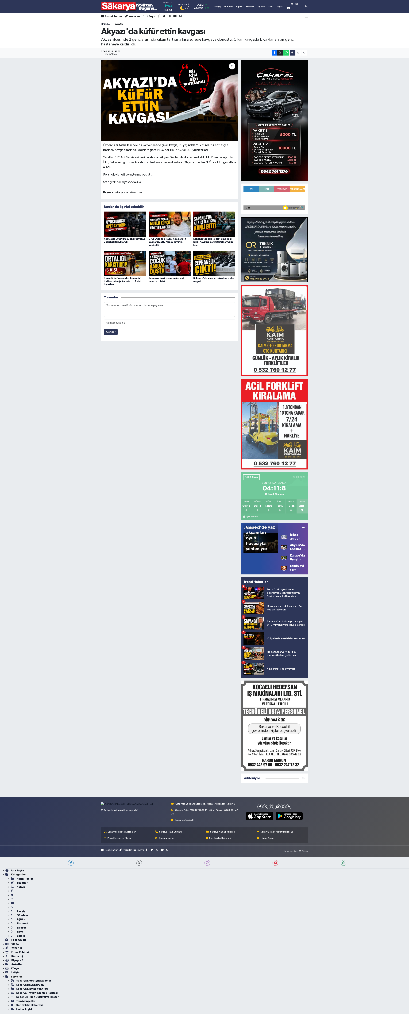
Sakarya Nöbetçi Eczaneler (122, 832)
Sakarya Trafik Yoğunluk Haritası (277, 832)
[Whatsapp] (283, 806)
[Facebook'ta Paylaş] (274, 53)
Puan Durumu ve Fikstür (119, 838)
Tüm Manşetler (166, 838)
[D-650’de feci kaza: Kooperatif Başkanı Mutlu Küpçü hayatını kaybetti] (170, 224)
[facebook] (71, 863)
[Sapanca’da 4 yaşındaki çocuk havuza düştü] (170, 263)
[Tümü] (303, 778)
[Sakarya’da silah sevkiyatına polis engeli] (214, 263)
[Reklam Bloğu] (274, 120)
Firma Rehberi (20, 952)
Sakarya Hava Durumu (170, 832)
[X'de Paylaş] (280, 53)
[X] (265, 806)
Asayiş (20, 911)
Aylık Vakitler (252, 517)
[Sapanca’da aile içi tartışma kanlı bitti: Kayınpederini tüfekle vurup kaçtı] (214, 224)
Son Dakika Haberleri (220, 838)
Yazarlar (134, 16)
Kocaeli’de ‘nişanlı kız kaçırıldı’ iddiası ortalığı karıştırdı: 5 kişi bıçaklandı (122, 281)
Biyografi (17, 960)
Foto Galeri (18, 939)
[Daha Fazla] (292, 53)
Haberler (106, 24)
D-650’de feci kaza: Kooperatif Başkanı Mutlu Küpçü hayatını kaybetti (167, 242)
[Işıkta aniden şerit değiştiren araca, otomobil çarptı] (284, 536)
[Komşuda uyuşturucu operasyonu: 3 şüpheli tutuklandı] (125, 224)
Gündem (22, 915)
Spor (19, 931)
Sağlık (20, 935)
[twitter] (139, 863)
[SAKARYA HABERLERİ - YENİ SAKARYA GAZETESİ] (129, 6)
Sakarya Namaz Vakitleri (222, 832)
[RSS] (288, 806)
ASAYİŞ (119, 24)
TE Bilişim (303, 851)
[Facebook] (260, 806)
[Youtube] (277, 806)
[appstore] (259, 816)
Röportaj (17, 956)
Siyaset (21, 927)
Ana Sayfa (17, 870)
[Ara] (306, 6)
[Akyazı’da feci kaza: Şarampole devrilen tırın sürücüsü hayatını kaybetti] (284, 547)
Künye (151, 16)
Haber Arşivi (267, 838)
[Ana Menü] (306, 16)
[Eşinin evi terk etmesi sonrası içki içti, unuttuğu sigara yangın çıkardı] (284, 567)
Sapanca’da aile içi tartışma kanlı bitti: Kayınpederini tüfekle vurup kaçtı (213, 242)
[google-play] (289, 816)
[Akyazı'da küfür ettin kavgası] (169, 100)
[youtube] (275, 863)
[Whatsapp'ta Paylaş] (286, 53)
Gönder (111, 332)
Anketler (17, 964)
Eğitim (20, 919)
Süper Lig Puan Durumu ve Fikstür (37, 997)
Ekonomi (22, 923)
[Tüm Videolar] (303, 528)
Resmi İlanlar (113, 16)
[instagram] (207, 863)
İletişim (15, 972)
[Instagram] (271, 806)
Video (15, 944)
